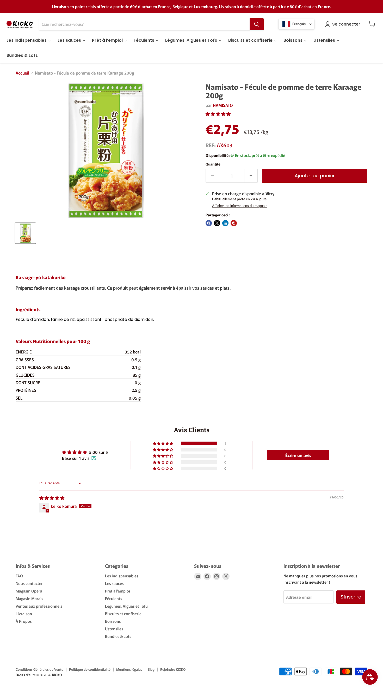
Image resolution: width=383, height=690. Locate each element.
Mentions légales (129, 669)
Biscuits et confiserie (251, 40)
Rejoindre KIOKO (173, 669)
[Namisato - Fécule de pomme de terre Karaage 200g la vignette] (25, 233)
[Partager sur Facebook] (209, 223)
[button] (218, 114)
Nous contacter (29, 583)
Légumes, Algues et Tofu (191, 40)
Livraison (24, 613)
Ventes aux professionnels (39, 606)
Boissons (293, 40)
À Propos (24, 621)
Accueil (22, 72)
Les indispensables (27, 40)
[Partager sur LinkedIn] (225, 223)
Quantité (213, 164)
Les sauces (70, 40)
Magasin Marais (29, 598)
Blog (151, 669)
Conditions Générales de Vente (39, 669)
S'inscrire (351, 597)
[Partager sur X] (217, 223)
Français (299, 23)
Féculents (144, 40)
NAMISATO (223, 105)
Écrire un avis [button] (298, 455)
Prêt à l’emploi (108, 40)
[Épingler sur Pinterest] (234, 223)
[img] (51, 497)
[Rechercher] (257, 24)
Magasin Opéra (29, 591)
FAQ (19, 575)
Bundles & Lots (22, 55)
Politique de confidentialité (89, 669)
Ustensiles (324, 40)
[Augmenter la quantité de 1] (251, 176)
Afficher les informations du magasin (239, 206)
